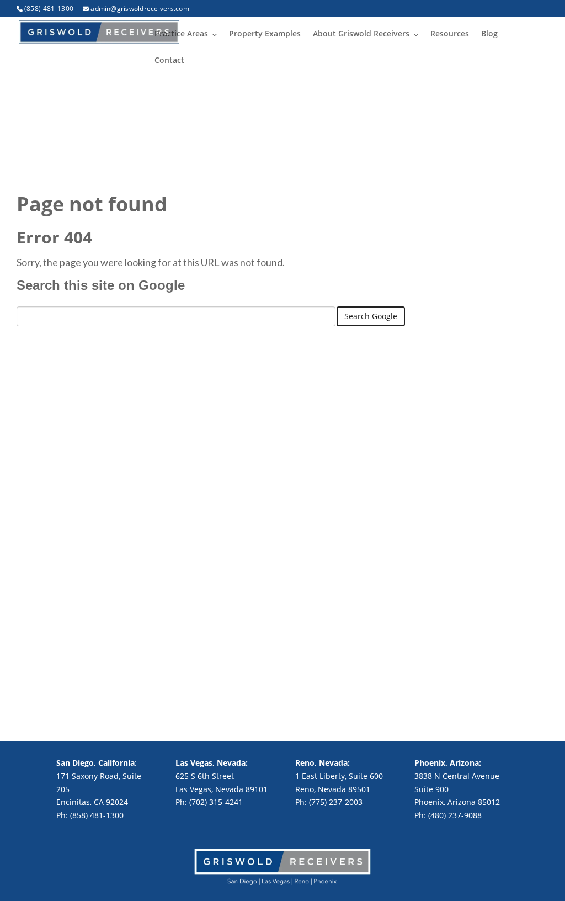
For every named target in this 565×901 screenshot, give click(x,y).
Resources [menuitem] (449, 33)
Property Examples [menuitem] (265, 33)
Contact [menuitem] (169, 60)
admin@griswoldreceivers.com (139, 8)
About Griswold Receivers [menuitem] (361, 33)
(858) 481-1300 (49, 8)
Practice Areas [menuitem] (181, 33)
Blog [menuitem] (489, 33)
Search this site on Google (101, 285)
